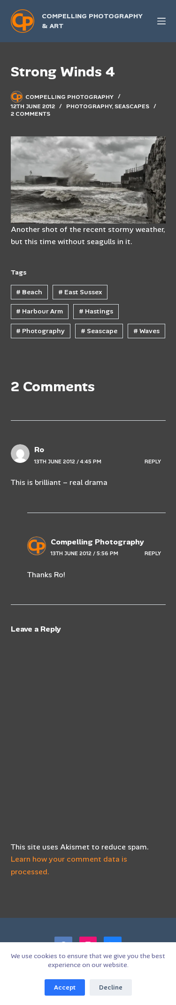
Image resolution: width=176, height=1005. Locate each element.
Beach (29, 292)
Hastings (96, 311)
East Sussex (80, 292)
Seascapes (132, 106)
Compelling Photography (97, 542)
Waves (146, 331)
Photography (89, 106)
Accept (65, 987)
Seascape (99, 331)
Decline (110, 987)
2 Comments (30, 114)
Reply (153, 461)
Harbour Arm (39, 311)
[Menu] (161, 21)
